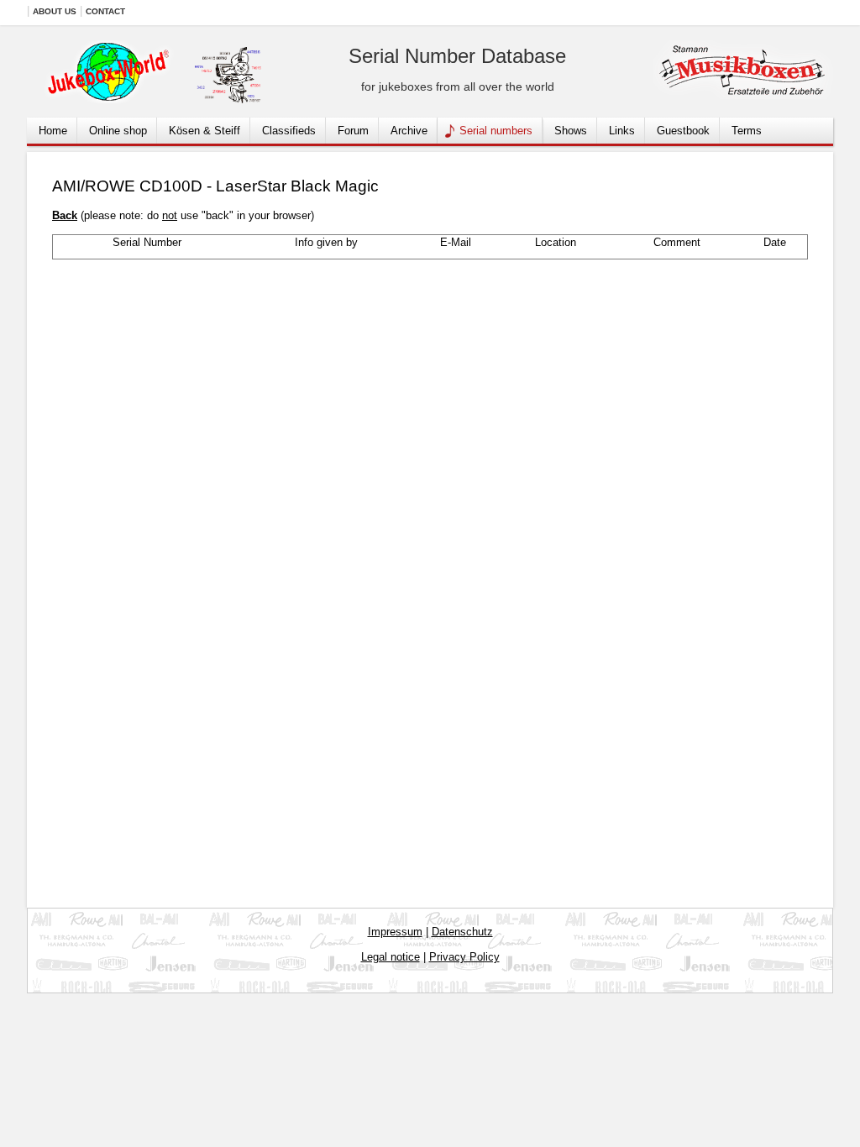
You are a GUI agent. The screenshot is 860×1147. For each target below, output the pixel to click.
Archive (409, 130)
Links (622, 130)
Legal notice (390, 957)
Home (53, 130)
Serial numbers (495, 130)
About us (54, 11)
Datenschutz (462, 931)
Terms (747, 130)
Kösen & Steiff (204, 130)
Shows (570, 130)
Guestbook (683, 130)
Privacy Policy (464, 957)
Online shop (118, 130)
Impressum (395, 931)
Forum (353, 130)
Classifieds (289, 130)
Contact (105, 11)
